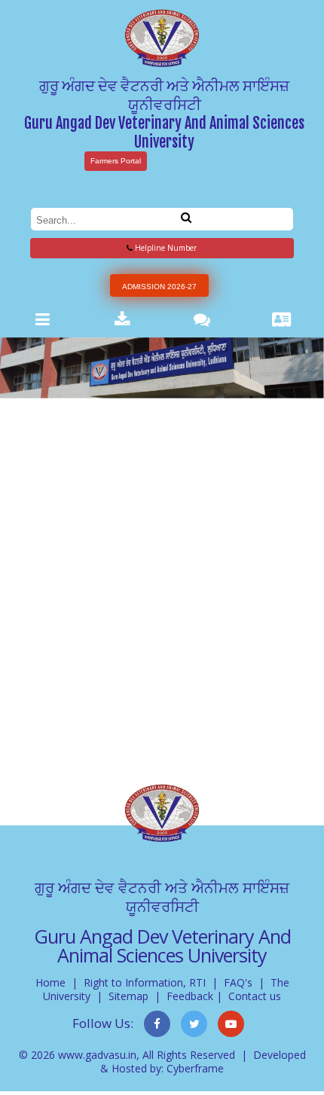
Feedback (190, 996)
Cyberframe (195, 1068)
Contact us (254, 996)
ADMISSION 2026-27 (159, 286)
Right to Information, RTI (145, 982)
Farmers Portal (115, 161)
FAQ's (238, 982)
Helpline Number (165, 247)
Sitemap (128, 996)
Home (50, 982)
